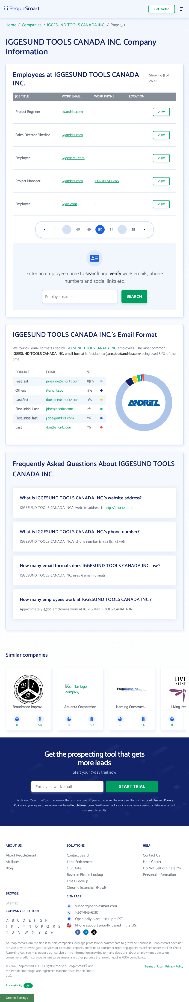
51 (111, 229)
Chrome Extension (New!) (86, 888)
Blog (9, 868)
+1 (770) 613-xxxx (107, 181)
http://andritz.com (119, 508)
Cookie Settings (17, 997)
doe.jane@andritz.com (62, 400)
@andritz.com (72, 112)
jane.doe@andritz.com (62, 381)
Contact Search (79, 855)
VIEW (161, 112)
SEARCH (134, 296)
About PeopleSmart (21, 855)
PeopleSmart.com (82, 805)
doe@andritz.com (59, 427)
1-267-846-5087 (87, 912)
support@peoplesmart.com (96, 906)
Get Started (161, 9)
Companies (32, 25)
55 (133, 229)
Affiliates (13, 862)
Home (11, 25)
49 (89, 229)
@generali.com (73, 158)
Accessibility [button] (14, 985)
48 (78, 229)
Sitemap (12, 903)
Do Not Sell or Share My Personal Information (162, 871)
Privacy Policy (174, 966)
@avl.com (69, 204)
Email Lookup (77, 881)
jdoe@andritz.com (59, 409)
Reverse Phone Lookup (85, 875)
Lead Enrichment (80, 862)
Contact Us (151, 855)
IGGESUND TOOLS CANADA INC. (76, 25)
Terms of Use (149, 800)
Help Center (152, 862)
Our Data (74, 868)
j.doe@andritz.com (60, 418)
